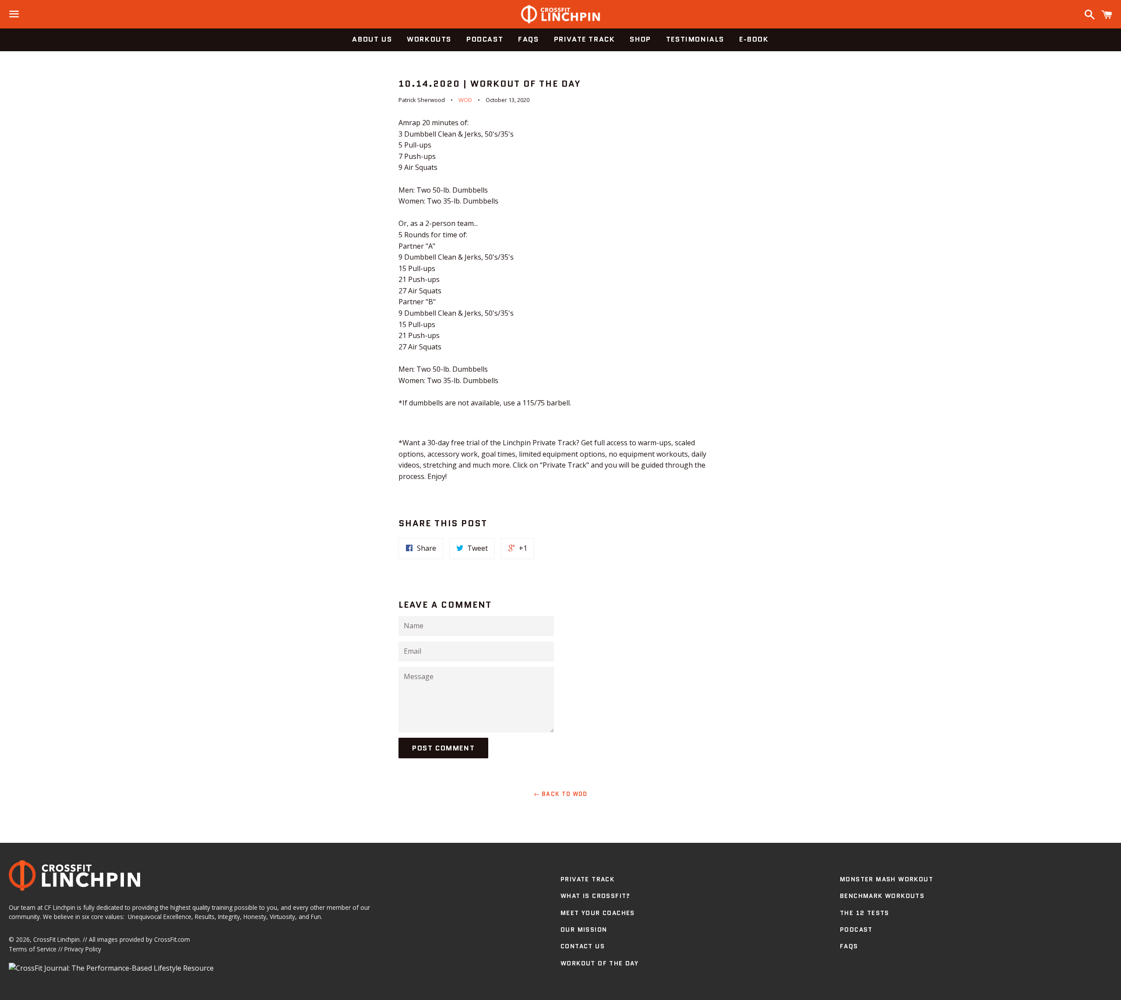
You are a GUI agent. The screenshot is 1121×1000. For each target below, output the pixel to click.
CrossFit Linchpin (56, 939)
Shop (640, 39)
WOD (465, 100)
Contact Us (582, 946)
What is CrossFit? (595, 895)
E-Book (754, 39)
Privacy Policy (82, 949)
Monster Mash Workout (886, 879)
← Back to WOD (561, 794)
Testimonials (695, 39)
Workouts (429, 39)
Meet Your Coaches (597, 912)
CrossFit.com (172, 939)
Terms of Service (32, 949)
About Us (372, 39)
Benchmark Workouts (882, 895)
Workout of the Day (599, 963)
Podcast (484, 39)
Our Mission (583, 929)
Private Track (584, 39)
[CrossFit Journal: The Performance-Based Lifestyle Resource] (111, 968)
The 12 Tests (864, 912)
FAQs (528, 39)
